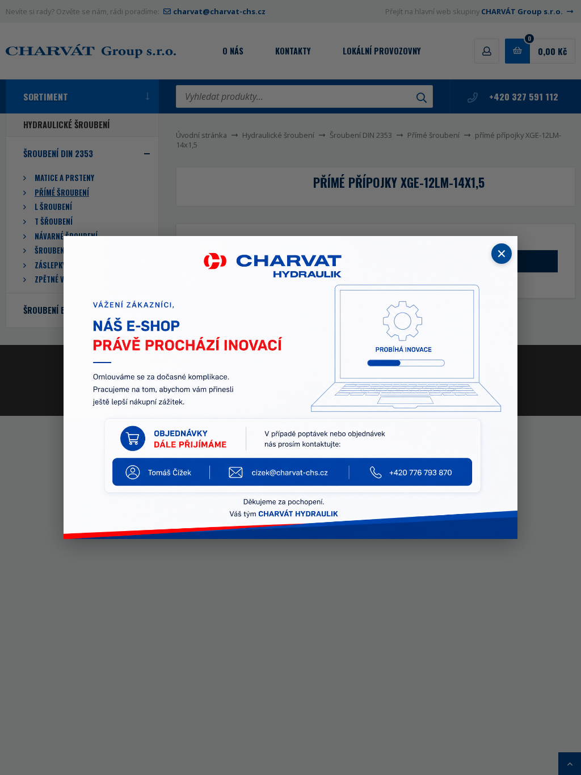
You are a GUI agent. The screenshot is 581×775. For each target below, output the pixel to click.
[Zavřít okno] (501, 253)
